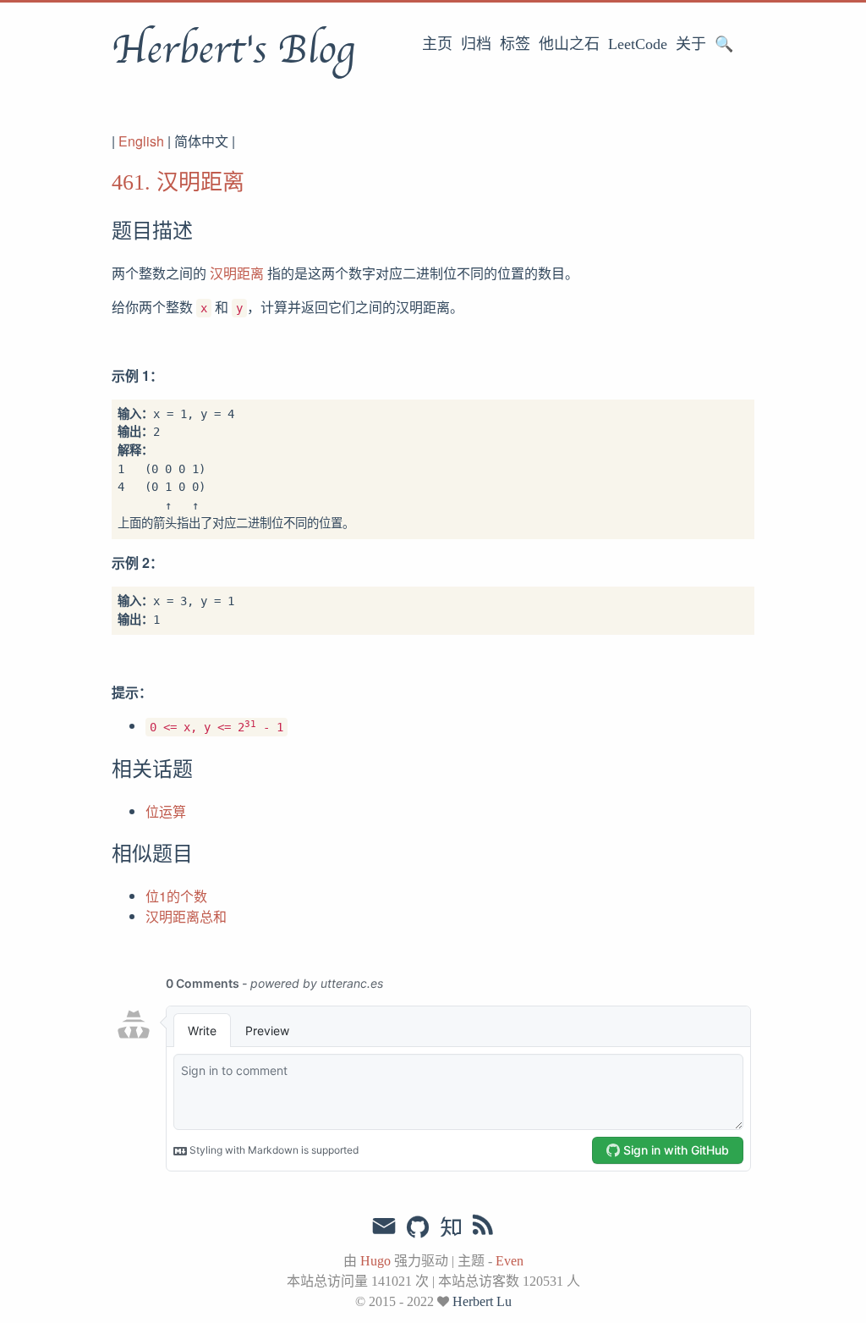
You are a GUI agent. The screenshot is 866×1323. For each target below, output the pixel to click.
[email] (384, 1226)
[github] (417, 1228)
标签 (515, 44)
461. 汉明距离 (178, 182)
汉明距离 (237, 273)
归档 (476, 44)
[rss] (483, 1228)
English (141, 141)
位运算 (165, 811)
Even (509, 1261)
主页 (437, 44)
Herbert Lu (482, 1301)
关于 (691, 44)
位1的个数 (176, 896)
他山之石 (569, 44)
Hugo (375, 1261)
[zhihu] (450, 1228)
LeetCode (637, 44)
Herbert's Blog (233, 50)
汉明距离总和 (186, 916)
